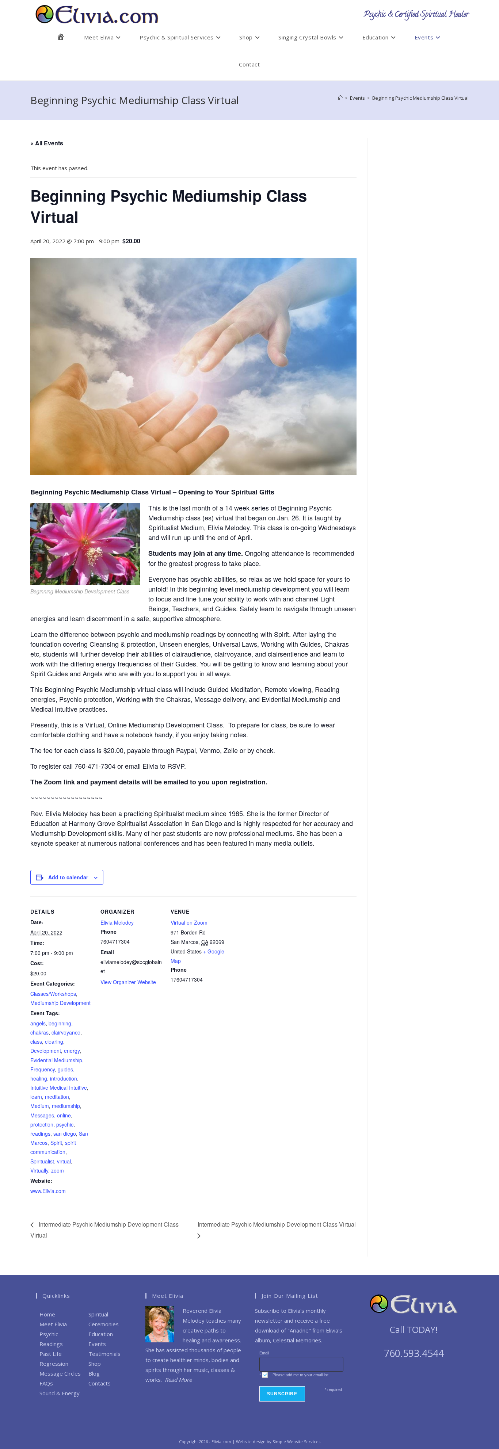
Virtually (39, 1170)
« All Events (46, 143)
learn (36, 1096)
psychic (64, 1124)
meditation (57, 1096)
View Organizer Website (128, 982)
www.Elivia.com (48, 1190)
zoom (57, 1170)
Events (97, 1343)
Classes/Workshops (53, 993)
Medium (39, 1105)
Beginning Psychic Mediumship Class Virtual (420, 98)
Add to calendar (68, 877)
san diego (64, 1133)
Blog (94, 1373)
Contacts (99, 1383)
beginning (60, 1023)
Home (47, 1314)
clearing (54, 1041)
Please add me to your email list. (301, 1375)
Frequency (42, 1069)
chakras (39, 1032)
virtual (64, 1161)
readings (40, 1133)
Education (100, 1334)
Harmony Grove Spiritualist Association (126, 823)
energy (72, 1050)
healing (38, 1078)
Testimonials (104, 1353)
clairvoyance (66, 1032)
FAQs (46, 1383)
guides (65, 1069)
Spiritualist (42, 1161)
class (36, 1041)
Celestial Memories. (297, 1340)
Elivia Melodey (117, 922)
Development (45, 1050)
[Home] (340, 98)
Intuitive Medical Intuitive (58, 1087)
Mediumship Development (60, 1002)
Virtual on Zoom (189, 922)
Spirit (56, 1142)
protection (41, 1124)
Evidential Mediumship (56, 1060)
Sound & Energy (59, 1393)
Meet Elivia (53, 1324)
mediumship (66, 1105)
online (64, 1115)
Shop (94, 1363)
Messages (42, 1115)
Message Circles (60, 1373)
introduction (63, 1078)
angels (38, 1023)
